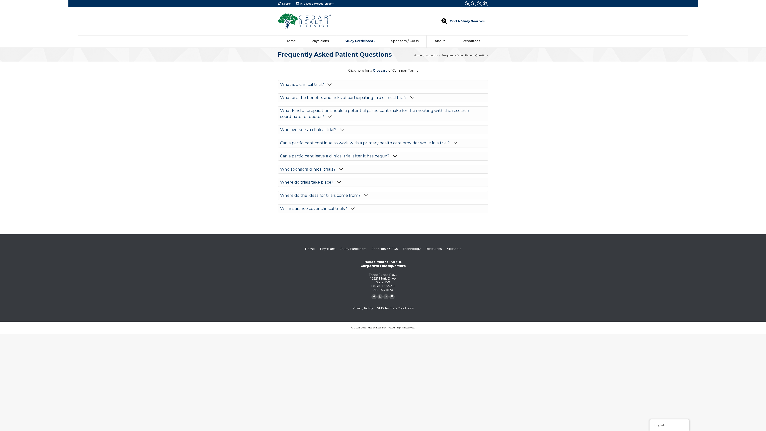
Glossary (380, 70)
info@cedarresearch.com (317, 3)
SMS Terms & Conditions (395, 308)
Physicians (327, 249)
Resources (434, 249)
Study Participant (353, 249)
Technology (412, 249)
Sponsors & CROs (385, 249)
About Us (454, 249)
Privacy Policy (362, 308)
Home (310, 249)
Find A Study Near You (467, 21)
